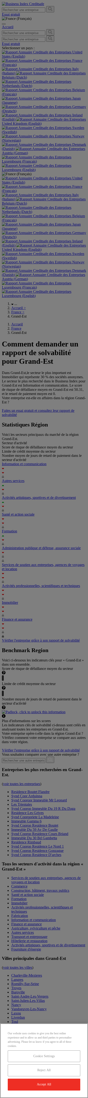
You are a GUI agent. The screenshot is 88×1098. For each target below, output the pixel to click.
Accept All (44, 1084)
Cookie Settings (44, 1056)
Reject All (44, 1070)
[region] (44, 1060)
